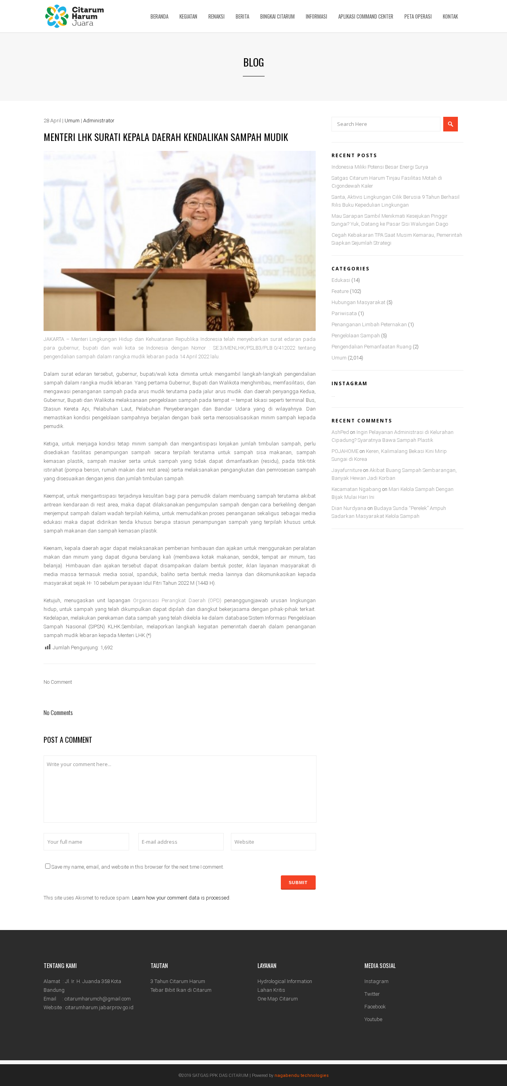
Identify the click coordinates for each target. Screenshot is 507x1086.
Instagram (376, 981)
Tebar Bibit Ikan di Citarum (181, 990)
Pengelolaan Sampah (356, 336)
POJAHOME (345, 451)
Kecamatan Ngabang (356, 489)
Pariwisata (344, 313)
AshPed (340, 432)
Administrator (98, 121)
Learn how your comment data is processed (180, 898)
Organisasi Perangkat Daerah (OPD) (177, 600)
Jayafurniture (347, 470)
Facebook (375, 1007)
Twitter (372, 994)
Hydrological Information (284, 981)
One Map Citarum (277, 999)
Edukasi (341, 280)
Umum (72, 121)
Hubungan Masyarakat (358, 302)
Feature (340, 291)
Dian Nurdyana (349, 508)
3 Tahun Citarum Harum (178, 981)
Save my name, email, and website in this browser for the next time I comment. (137, 867)
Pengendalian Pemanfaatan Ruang (372, 347)
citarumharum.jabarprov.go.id (99, 1007)
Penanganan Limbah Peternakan (369, 324)
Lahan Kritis (271, 990)
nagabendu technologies (301, 1075)
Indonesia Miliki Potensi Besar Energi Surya (380, 167)
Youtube (373, 1019)
